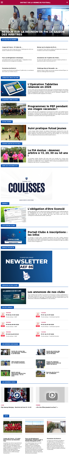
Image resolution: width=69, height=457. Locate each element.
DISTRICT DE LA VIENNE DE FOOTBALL (35, 3)
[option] (34, 21)
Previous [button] (2, 19)
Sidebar (67, 2)
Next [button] (65, 19)
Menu (2, 2)
